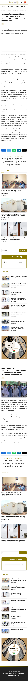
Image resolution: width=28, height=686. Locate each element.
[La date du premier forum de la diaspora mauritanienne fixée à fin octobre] (5, 307)
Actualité (10, 6)
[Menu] (2, 2)
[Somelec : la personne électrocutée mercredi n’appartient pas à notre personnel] (14, 229)
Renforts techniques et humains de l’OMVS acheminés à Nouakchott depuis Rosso (18, 314)
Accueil (4, 6)
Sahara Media (7, 24)
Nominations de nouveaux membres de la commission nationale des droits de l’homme (18, 328)
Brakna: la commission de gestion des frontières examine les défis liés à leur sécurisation (11, 192)
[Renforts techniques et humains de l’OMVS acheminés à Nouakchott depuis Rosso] (5, 314)
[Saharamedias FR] (14, 2)
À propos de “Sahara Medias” (10, 673)
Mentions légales (13, 669)
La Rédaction (21, 673)
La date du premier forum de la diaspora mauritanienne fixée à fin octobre (19, 307)
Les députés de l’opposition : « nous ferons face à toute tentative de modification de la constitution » (19, 464)
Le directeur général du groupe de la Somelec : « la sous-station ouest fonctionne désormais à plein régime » (13, 215)
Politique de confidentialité (13, 671)
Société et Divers (20, 6)
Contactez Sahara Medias (14, 675)
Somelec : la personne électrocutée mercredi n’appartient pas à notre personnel (13, 239)
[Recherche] (21, 2)
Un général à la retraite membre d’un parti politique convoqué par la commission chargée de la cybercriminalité (18, 300)
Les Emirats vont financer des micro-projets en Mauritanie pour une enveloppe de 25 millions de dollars (8, 464)
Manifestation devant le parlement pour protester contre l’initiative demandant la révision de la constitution (7, 162)
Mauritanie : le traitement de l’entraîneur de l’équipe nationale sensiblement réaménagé (20, 161)
